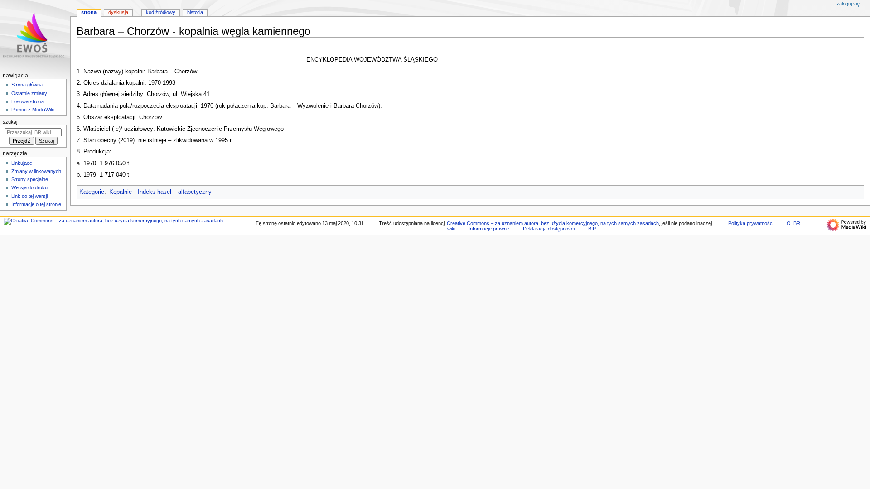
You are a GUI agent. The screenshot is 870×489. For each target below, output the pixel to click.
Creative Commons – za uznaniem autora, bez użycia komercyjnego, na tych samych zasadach (553, 223)
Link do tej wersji (29, 196)
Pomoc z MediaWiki (32, 109)
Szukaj (10, 122)
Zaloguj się (848, 3)
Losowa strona (27, 101)
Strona (89, 12)
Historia (195, 12)
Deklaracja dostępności (549, 228)
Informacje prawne (489, 228)
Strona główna (27, 84)
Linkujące (21, 163)
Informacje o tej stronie (36, 204)
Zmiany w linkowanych (36, 171)
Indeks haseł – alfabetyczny (175, 192)
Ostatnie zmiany (29, 93)
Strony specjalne (29, 179)
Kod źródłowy (160, 12)
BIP (592, 228)
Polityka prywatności (750, 223)
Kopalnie (120, 192)
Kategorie (91, 192)
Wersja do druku (29, 187)
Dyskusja (118, 12)
